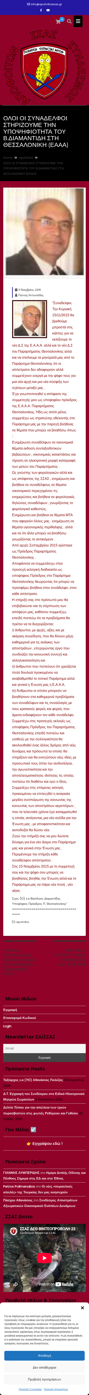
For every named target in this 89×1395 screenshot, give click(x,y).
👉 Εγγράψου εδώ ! (45, 1143)
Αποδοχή (44, 1355)
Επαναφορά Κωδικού (19, 1018)
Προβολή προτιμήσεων (44, 1379)
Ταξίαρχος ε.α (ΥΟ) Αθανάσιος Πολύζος (33, 1080)
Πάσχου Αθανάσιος (18, 1200)
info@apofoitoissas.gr (46, 4)
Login (7, 1026)
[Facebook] (41, 10)
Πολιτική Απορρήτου (56, 1389)
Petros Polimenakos (19, 1186)
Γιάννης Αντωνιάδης (30, 295)
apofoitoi (22, 922)
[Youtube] (47, 10)
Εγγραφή (10, 1010)
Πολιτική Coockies (30, 1389)
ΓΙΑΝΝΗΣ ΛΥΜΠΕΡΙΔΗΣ (21, 1172)
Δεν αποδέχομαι (44, 1367)
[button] (82, 1308)
